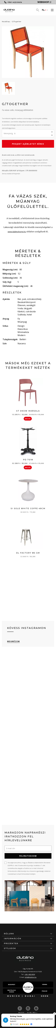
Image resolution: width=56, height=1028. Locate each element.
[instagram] (28, 1008)
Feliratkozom (28, 856)
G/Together (16, 21)
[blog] (36, 1008)
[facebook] (20, 1008)
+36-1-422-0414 (30, 974)
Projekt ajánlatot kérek (28, 144)
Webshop (43, 2)
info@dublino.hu (30, 977)
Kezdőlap (6, 21)
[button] (54, 1013)
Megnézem (13, 641)
